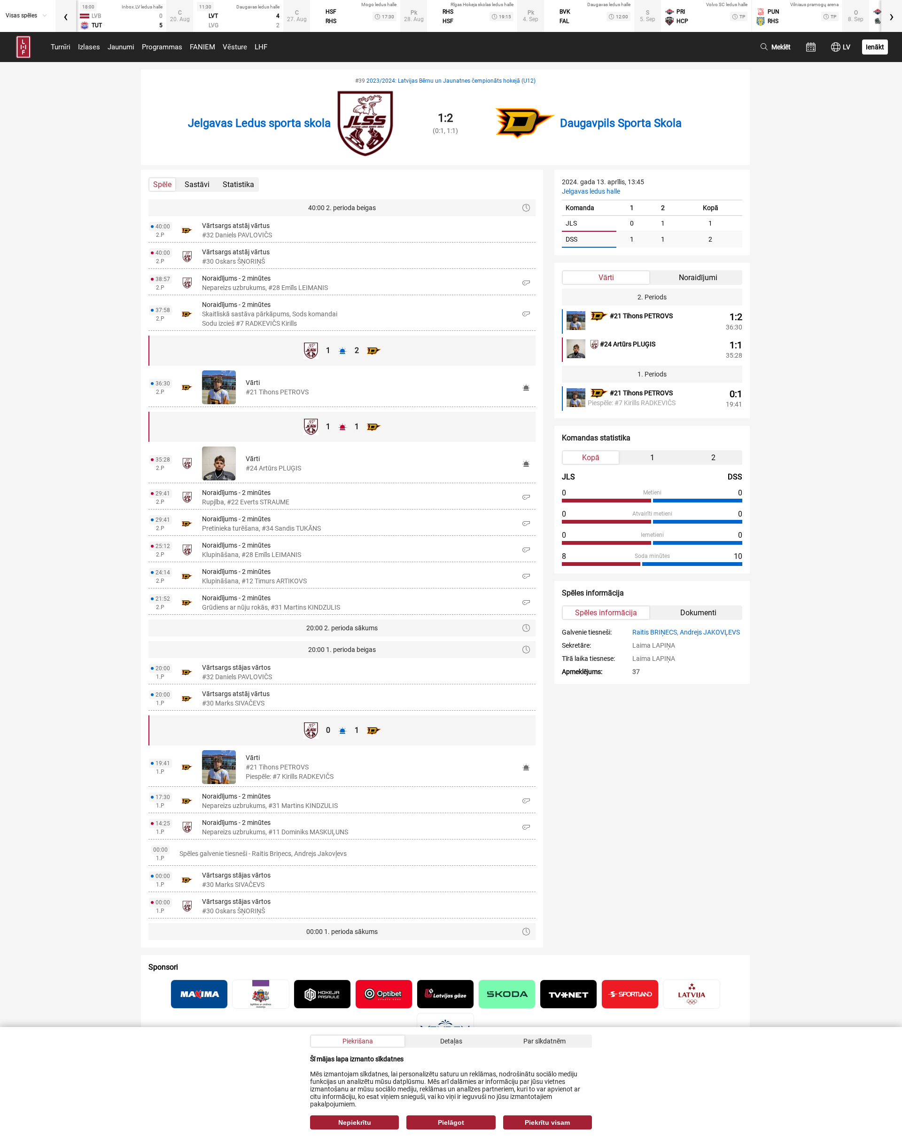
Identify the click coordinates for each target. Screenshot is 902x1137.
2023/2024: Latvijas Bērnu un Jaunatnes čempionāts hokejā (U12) (451, 81)
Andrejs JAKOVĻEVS (710, 632)
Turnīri (60, 47)
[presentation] (65, 16)
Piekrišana (357, 1041)
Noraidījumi (698, 277)
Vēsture (235, 47)
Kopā (590, 457)
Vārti (606, 277)
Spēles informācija (606, 612)
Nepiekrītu (354, 1122)
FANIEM (202, 47)
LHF (261, 47)
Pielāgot (451, 1122)
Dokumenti (698, 612)
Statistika (238, 184)
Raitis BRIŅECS (654, 632)
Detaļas (451, 1041)
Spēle (162, 184)
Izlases (89, 47)
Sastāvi (197, 184)
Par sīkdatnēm (544, 1041)
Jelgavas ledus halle (591, 191)
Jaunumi (121, 47)
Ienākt (875, 47)
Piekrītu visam (547, 1122)
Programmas (162, 47)
